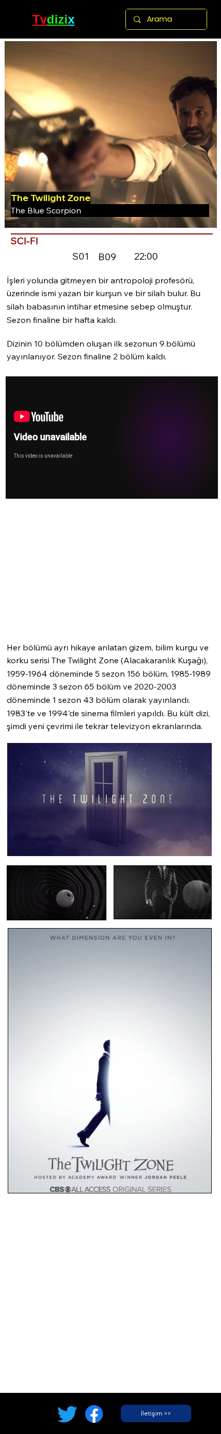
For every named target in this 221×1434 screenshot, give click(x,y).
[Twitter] (67, 1414)
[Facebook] (94, 1414)
